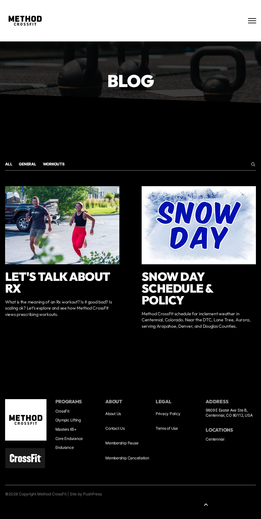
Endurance (64, 447)
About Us (113, 413)
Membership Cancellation (127, 458)
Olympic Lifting (68, 420)
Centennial (215, 439)
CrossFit (62, 411)
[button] (206, 504)
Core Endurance (69, 438)
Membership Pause (121, 443)
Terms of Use (167, 428)
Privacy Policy (168, 413)
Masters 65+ (66, 429)
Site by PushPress (86, 494)
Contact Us (115, 428)
